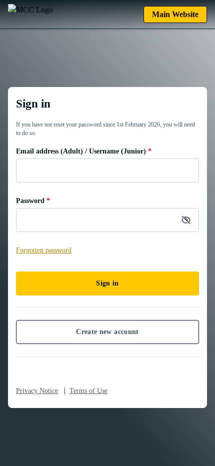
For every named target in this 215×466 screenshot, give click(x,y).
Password (33, 200)
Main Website (175, 14)
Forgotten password (44, 250)
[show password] (186, 220)
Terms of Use (89, 390)
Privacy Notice (37, 390)
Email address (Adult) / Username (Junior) (84, 151)
